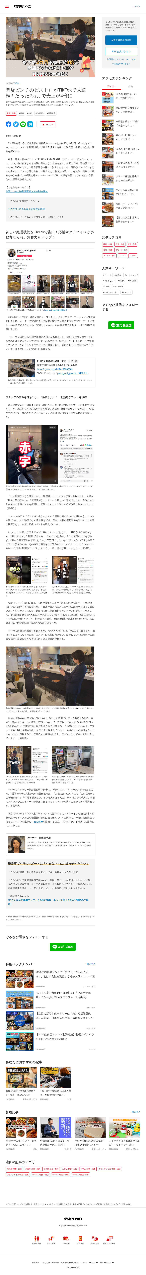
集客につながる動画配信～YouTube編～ (27, 191)
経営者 (118, 275)
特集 (17, 83)
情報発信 (51, 113)
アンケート (127, 292)
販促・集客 (11, 113)
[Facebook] (8, 124)
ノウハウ (107, 275)
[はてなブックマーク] (30, 124)
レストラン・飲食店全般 (55, 1204)
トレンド (122, 256)
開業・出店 (107, 244)
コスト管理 (118, 287)
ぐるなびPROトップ (13, 1204)
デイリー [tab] (111, 86)
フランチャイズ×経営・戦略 (18, 1175)
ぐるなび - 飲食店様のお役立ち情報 (26, 209)
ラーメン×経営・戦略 (60, 1175)
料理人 (121, 281)
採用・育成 (107, 250)
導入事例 (132, 281)
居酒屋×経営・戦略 (32, 1169)
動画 (22, 113)
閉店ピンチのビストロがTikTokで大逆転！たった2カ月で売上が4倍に (105, 1204)
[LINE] (23, 124)
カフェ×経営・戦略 (88, 1169)
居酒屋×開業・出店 (14, 1169)
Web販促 (40, 113)
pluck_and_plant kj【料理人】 (55, 310)
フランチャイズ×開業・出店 (109, 1169)
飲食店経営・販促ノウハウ (34, 1204)
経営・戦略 (120, 244)
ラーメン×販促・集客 (80, 1175)
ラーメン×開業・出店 (40, 1175)
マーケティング (132, 275)
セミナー (38, 821)
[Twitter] (16, 124)
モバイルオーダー (111, 292)
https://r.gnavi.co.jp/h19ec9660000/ (54, 369)
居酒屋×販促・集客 (51, 1169)
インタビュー (109, 281)
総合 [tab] (130, 86)
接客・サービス (122, 250)
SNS (30, 113)
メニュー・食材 (109, 256)
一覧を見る (90, 964)
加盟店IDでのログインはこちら (121, 59)
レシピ (107, 287)
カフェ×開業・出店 (69, 1169)
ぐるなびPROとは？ (121, 63)
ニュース (133, 256)
